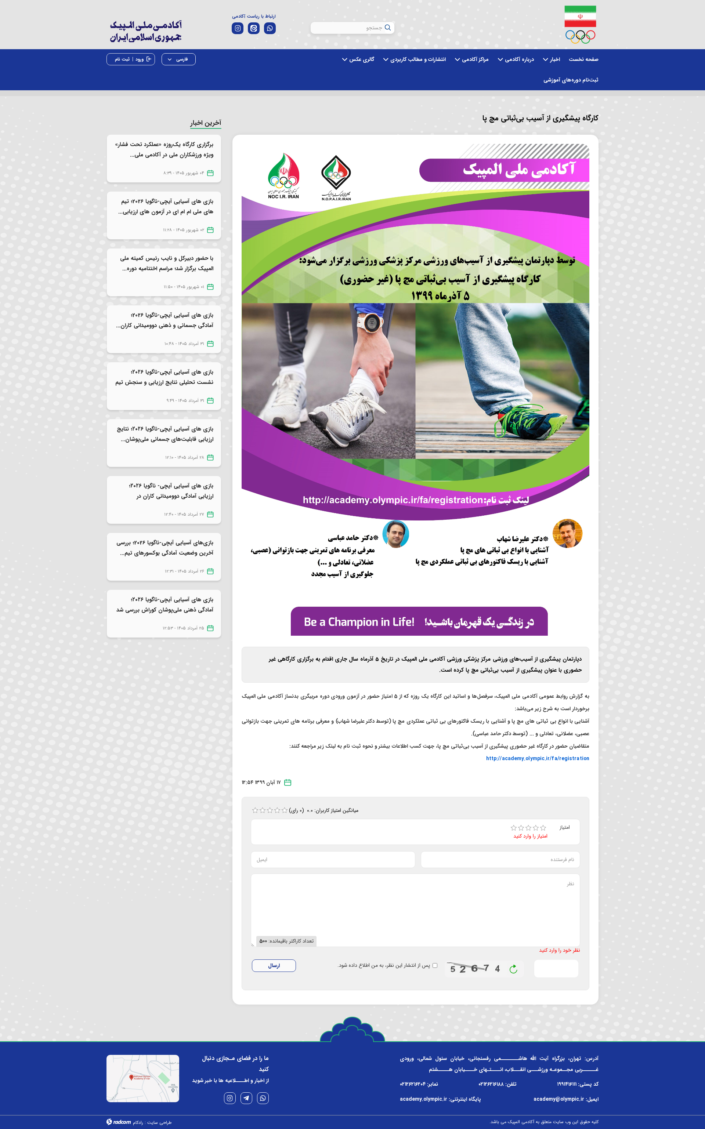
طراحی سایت (159, 1122)
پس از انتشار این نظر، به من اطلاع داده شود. (383, 965)
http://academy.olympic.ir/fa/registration (537, 759)
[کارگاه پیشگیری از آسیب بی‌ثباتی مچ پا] (416, 389)
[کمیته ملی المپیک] (580, 25)
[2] (521, 828)
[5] (543, 828)
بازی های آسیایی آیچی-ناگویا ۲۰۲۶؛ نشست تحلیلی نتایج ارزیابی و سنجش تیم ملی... (164, 382)
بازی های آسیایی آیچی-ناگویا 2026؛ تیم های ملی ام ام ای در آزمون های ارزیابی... (165, 206)
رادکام (138, 1122)
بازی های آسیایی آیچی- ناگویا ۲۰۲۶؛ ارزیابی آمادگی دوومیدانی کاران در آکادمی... (171, 496)
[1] (513, 828)
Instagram (230, 1098)
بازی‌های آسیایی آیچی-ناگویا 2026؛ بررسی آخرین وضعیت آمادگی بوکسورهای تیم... (164, 548)
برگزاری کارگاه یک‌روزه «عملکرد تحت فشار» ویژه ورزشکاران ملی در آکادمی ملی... (164, 149)
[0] (255, 810)
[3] (528, 828)
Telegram (246, 1098)
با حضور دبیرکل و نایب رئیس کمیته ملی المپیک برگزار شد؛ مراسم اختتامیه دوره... (166, 263)
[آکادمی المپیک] (145, 36)
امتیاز (565, 827)
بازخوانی (513, 967)
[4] (535, 828)
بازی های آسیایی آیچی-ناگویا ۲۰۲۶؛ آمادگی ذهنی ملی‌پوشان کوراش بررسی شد (164, 604)
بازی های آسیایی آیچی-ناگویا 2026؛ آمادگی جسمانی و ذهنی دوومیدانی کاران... (164, 320)
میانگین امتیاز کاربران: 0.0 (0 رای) (324, 810)
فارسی (181, 59)
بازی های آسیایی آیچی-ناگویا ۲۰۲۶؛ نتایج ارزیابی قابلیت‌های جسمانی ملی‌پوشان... (165, 434)
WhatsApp (263, 1098)
